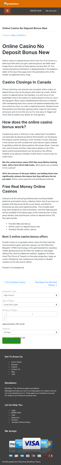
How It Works (16, 362)
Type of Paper (8, 300)
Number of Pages (9, 310)
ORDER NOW (35, 11)
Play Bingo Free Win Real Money (46, 283)
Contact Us (15, 369)
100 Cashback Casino (15, 282)
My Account (51, 11)
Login (13, 410)
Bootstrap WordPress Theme (30, 462)
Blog (13, 372)
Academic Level (9, 291)
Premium (14, 420)
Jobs (13, 374)
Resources (15, 417)
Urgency (6, 328)
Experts (14, 367)
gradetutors (12, 462)
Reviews (14, 364)
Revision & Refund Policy (21, 422)
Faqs (13, 415)
